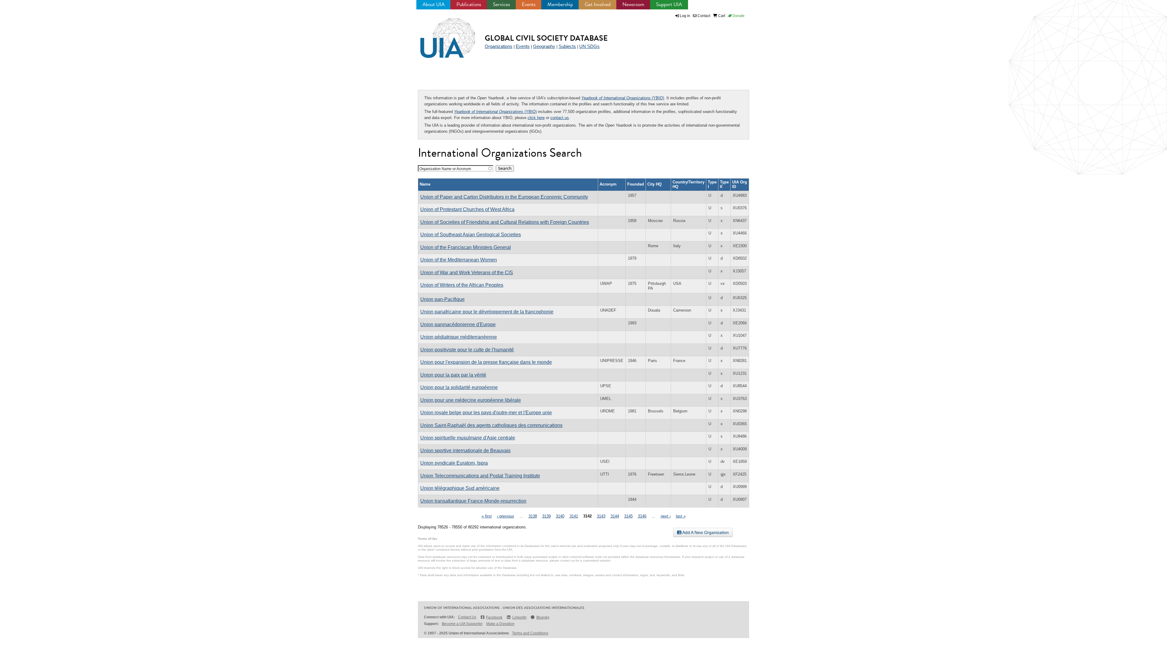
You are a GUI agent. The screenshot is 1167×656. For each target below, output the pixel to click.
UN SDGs (589, 46)
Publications (468, 4)
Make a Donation (500, 624)
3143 (601, 516)
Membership (560, 4)
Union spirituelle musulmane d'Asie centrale (467, 437)
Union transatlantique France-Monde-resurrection (473, 501)
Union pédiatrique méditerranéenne (458, 337)
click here (536, 117)
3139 (546, 516)
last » (681, 516)
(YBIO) (622, 98)
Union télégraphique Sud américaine (460, 488)
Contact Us (467, 617)
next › (666, 516)
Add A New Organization (705, 532)
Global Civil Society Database (546, 38)
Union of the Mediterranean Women (458, 259)
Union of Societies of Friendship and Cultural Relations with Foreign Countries (504, 222)
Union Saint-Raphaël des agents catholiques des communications (491, 425)
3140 (560, 516)
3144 (615, 516)
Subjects (567, 46)
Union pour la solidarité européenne (459, 387)
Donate (738, 16)
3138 (532, 516)
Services (501, 4)
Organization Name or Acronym (445, 169)
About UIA (433, 4)
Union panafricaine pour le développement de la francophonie (486, 311)
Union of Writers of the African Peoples (461, 285)
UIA (440, 34)
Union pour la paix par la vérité (453, 375)
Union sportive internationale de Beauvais (465, 450)
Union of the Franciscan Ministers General (465, 247)
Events (528, 4)
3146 (642, 516)
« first (487, 516)
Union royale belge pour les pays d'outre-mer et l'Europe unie (486, 412)
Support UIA (669, 4)
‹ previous (505, 516)
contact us (559, 117)
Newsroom (633, 4)
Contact (703, 16)
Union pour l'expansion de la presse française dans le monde (486, 362)
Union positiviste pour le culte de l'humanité (467, 349)
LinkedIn (519, 617)
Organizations (498, 46)
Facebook (494, 617)
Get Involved (598, 4)
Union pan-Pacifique (442, 299)
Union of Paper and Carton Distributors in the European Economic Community (504, 197)
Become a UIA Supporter (462, 624)
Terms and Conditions (530, 633)
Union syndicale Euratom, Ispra (454, 463)
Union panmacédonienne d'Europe (458, 324)
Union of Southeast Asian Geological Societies (470, 234)
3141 (574, 516)
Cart (721, 16)
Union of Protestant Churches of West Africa (467, 209)
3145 (628, 516)
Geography (544, 46)
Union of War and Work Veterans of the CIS (466, 272)
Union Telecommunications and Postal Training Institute (480, 475)
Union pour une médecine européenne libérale (470, 400)
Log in (685, 16)
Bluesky (542, 617)
